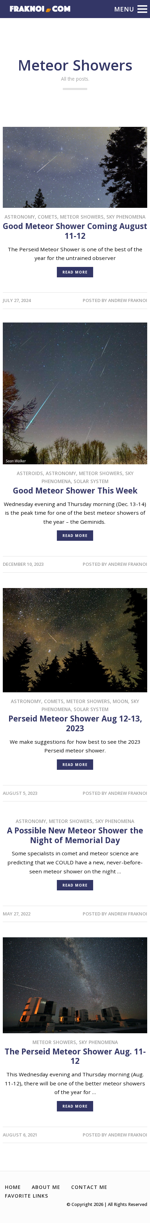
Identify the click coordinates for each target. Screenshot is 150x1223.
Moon (120, 701)
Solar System (91, 481)
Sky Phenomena (125, 216)
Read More (75, 272)
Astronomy (20, 216)
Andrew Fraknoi (127, 300)
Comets (47, 216)
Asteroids (30, 473)
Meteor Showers (82, 216)
